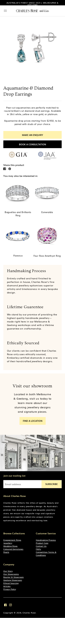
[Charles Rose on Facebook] (5, 604)
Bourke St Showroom (13, 577)
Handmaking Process (46, 540)
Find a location (32, 420)
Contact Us (41, 546)
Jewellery (7, 543)
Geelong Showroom (12, 580)
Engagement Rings (12, 540)
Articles (6, 586)
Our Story (8, 571)
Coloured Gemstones (13, 549)
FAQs (38, 549)
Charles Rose (29, 612)
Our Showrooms (11, 574)
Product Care (42, 543)
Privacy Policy (9, 589)
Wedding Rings (10, 546)
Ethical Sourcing (10, 583)
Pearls (6, 552)
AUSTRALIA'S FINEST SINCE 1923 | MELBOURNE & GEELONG (32, 3)
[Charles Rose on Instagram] (10, 604)
